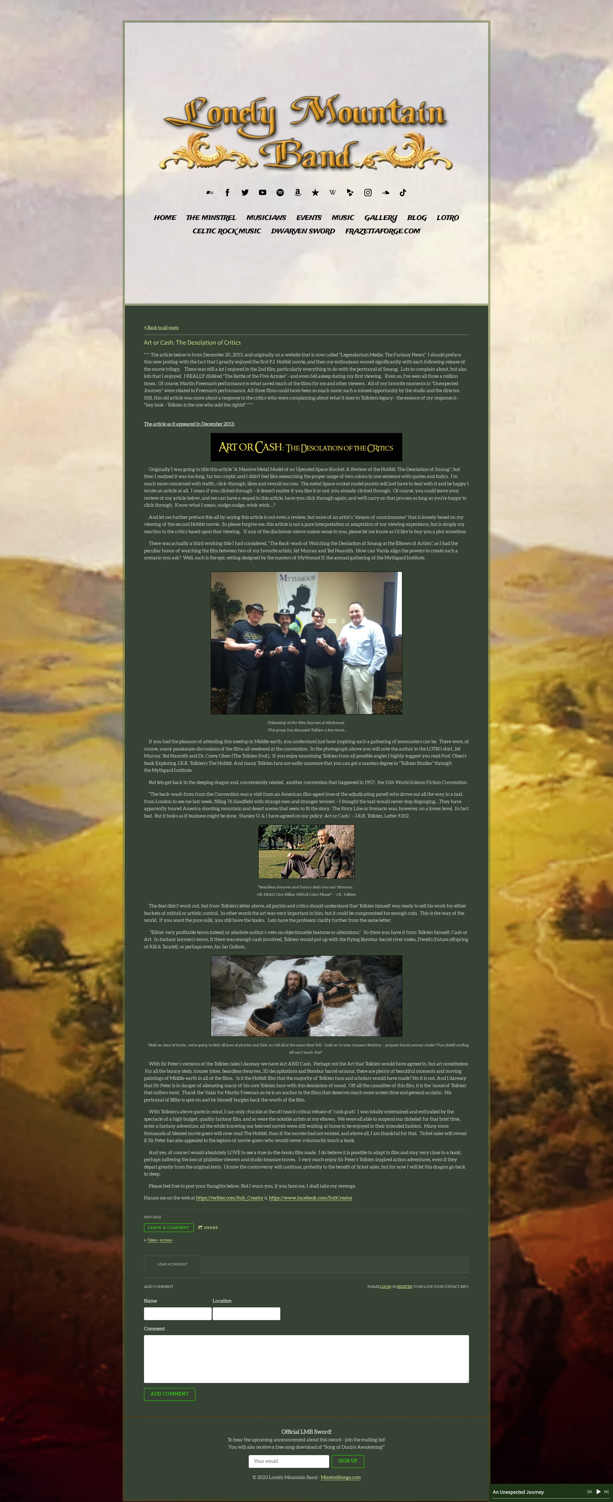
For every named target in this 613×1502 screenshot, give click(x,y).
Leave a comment (169, 1227)
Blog (417, 218)
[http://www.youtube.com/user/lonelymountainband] (262, 192)
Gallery (381, 218)
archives (166, 1239)
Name (150, 1301)
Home (165, 218)
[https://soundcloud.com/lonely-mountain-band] (385, 192)
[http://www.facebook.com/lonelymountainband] (227, 192)
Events (309, 218)
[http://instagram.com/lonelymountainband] (368, 192)
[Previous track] (590, 1492)
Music (343, 218)
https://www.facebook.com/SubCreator (310, 1198)
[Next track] (606, 1492)
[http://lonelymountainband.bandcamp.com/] (210, 192)
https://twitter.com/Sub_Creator (229, 1198)
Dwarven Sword (303, 231)
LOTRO (448, 218)
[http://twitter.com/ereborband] (245, 192)
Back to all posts (163, 327)
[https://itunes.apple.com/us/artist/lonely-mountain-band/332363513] (315, 192)
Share (211, 1227)
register (404, 1287)
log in (385, 1287)
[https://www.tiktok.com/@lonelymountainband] (403, 192)
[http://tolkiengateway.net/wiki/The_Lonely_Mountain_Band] (333, 192)
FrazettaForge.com (382, 231)
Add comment (170, 1394)
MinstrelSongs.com (341, 1477)
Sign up (348, 1461)
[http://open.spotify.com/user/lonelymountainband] (280, 192)
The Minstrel (211, 218)
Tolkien (153, 1239)
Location (222, 1301)
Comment (154, 1328)
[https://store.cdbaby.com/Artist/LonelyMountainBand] (350, 192)
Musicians (266, 218)
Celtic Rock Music (227, 231)
